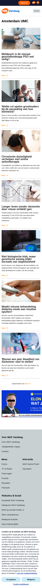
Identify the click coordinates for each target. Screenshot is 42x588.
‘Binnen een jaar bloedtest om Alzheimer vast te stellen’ (20, 360)
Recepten (6, 483)
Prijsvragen (7, 473)
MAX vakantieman (10, 514)
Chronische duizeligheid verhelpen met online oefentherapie (17, 159)
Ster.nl (27, 384)
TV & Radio (7, 469)
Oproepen (27, 469)
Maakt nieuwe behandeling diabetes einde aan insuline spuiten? (19, 309)
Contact (5, 451)
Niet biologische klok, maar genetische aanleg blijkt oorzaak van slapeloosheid (19, 259)
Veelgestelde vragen (11, 446)
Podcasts (6, 487)
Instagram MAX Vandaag (13, 505)
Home (4, 464)
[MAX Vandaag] (10, 11)
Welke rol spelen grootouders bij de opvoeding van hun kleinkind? (20, 109)
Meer (4, 75)
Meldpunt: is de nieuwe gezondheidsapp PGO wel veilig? (18, 56)
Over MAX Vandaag (11, 442)
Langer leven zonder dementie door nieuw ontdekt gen (21, 208)
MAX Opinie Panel (31, 464)
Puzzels (5, 478)
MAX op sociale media (12, 510)
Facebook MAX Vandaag (13, 500)
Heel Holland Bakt (10, 524)
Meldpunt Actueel (10, 519)
